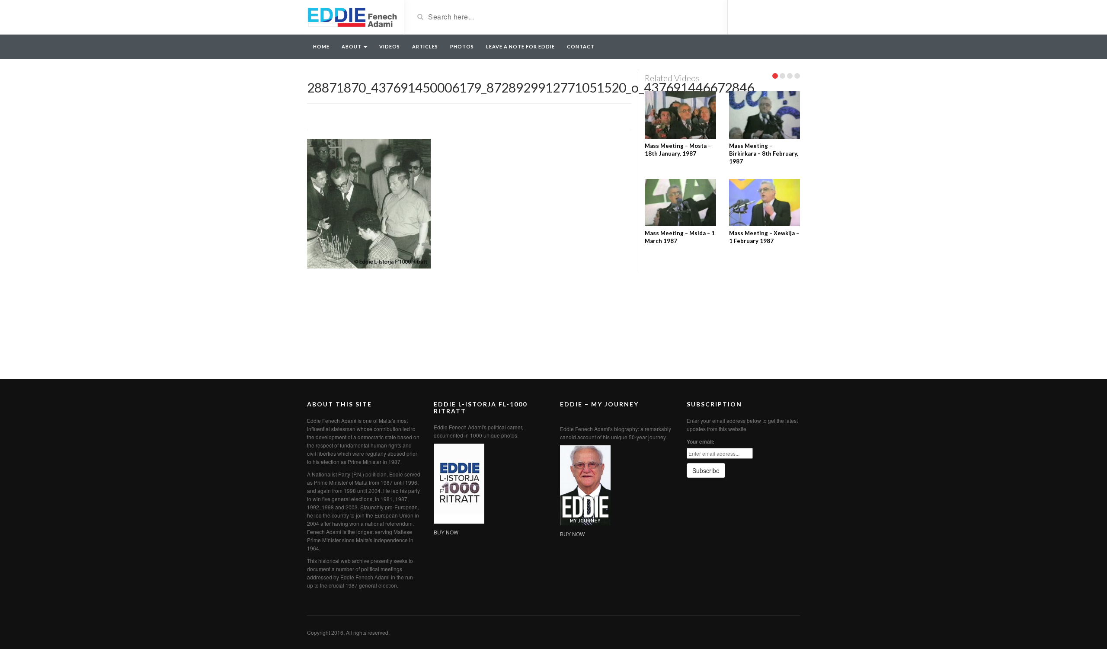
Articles (425, 46)
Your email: (700, 441)
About (352, 46)
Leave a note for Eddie (520, 46)
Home (321, 46)
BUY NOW (446, 532)
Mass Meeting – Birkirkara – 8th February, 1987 (763, 153)
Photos (462, 46)
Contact (581, 46)
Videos (389, 46)
